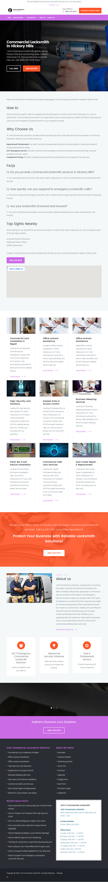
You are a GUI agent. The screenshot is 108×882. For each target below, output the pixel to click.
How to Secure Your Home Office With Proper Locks (29, 846)
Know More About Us (64, 629)
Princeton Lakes (64, 788)
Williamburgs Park (65, 761)
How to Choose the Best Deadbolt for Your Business (29, 851)
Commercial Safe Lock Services (20, 784)
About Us (42, 17)
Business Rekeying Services (19, 775)
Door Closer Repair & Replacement (22, 788)
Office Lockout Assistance (18, 757)
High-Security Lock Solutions (19, 766)
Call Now (13, 68)
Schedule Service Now (90, 11)
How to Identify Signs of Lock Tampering (24, 837)
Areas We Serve (18, 17)
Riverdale (61, 752)
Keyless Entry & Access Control (20, 770)
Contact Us (53, 5)
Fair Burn (61, 770)
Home (9, 17)
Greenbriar (62, 793)
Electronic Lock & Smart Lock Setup (22, 793)
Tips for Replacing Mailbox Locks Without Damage (28, 833)
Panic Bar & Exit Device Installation (22, 779)
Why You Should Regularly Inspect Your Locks (26, 821)
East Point (62, 784)
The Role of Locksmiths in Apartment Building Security (30, 842)
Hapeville (61, 775)
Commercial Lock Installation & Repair (23, 752)
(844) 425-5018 (70, 11)
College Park (63, 779)
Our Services (31, 17)
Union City (62, 766)
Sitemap (59, 873)
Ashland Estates (64, 757)
